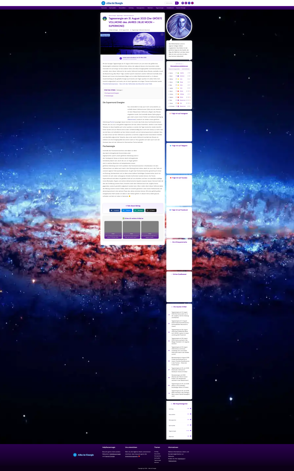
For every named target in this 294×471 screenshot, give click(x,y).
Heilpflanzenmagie (115, 454)
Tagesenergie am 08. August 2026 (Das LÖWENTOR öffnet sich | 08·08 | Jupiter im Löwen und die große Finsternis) (180, 332)
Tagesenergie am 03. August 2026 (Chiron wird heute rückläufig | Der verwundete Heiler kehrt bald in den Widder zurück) (180, 350)
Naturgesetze (140, 8)
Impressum (181, 458)
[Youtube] (192, 4)
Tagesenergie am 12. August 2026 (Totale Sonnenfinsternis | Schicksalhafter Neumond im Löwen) (180, 323)
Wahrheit (150, 8)
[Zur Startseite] (83, 455)
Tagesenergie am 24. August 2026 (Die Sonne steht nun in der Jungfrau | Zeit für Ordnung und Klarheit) (180, 314)
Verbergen (119, 90)
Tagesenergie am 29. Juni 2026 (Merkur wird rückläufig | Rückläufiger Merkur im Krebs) (180, 385)
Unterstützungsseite (131, 456)
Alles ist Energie (112, 15)
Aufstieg (131, 8)
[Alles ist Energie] (112, 3)
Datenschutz (172, 461)
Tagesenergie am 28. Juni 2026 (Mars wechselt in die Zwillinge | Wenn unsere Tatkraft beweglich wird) (181, 393)
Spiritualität (112, 8)
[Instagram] (186, 4)
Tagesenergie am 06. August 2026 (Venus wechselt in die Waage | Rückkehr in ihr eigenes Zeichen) (180, 341)
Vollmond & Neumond (129, 15)
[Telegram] (189, 4)
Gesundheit (122, 8)
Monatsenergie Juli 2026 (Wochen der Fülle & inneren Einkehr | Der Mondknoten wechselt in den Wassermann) (180, 377)
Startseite (104, 8)
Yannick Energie (180, 8)
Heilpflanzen (170, 8)
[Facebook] (182, 4)
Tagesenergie (159, 8)
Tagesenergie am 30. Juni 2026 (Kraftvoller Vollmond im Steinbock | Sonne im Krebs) (180, 369)
